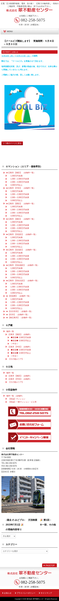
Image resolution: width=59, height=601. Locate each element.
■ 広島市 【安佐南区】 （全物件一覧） (22, 265)
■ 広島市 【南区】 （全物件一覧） (20, 173)
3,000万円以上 (15, 185)
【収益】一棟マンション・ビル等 (23, 402)
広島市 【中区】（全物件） (20, 347)
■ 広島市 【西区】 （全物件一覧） (20, 203)
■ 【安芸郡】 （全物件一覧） (18, 296)
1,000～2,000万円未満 (19, 179)
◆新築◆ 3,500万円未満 (21, 337)
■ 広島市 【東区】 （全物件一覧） (20, 219)
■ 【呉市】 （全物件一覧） (17, 314)
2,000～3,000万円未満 (19, 182)
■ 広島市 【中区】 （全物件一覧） (20, 188)
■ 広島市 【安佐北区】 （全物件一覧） (22, 280)
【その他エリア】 (16, 359)
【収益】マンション (17, 399)
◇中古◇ (14, 344)
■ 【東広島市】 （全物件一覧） (19, 317)
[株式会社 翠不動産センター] (29, 11)
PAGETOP (50, 565)
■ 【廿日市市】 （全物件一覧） (19, 311)
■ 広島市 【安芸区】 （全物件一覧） (21, 234)
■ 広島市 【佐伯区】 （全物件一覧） (21, 250)
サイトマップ (46, 593)
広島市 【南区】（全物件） (20, 334)
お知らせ (15, 52)
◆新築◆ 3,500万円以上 (21, 341)
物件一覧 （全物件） (15, 396)
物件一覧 (10, 331)
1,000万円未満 (15, 176)
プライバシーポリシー (26, 593)
